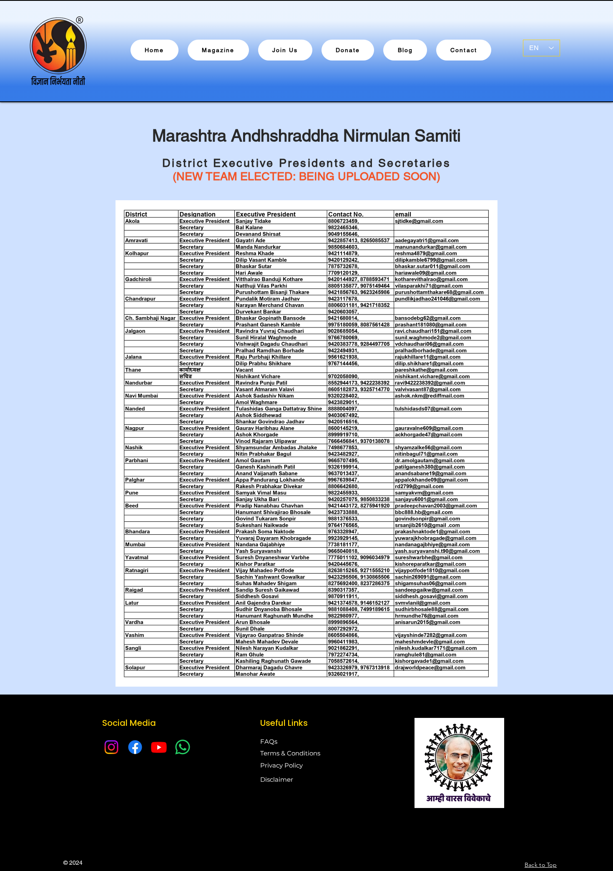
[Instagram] (111, 747)
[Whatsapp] (182, 747)
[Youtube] (159, 747)
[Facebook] (135, 747)
